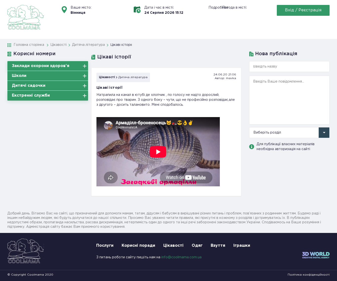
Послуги (104, 245)
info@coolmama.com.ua (181, 257)
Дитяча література (133, 77)
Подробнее (218, 7)
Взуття (218, 245)
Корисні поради (138, 245)
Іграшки (241, 245)
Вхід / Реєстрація (303, 10)
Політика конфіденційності (309, 274)
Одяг (197, 245)
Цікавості (107, 77)
